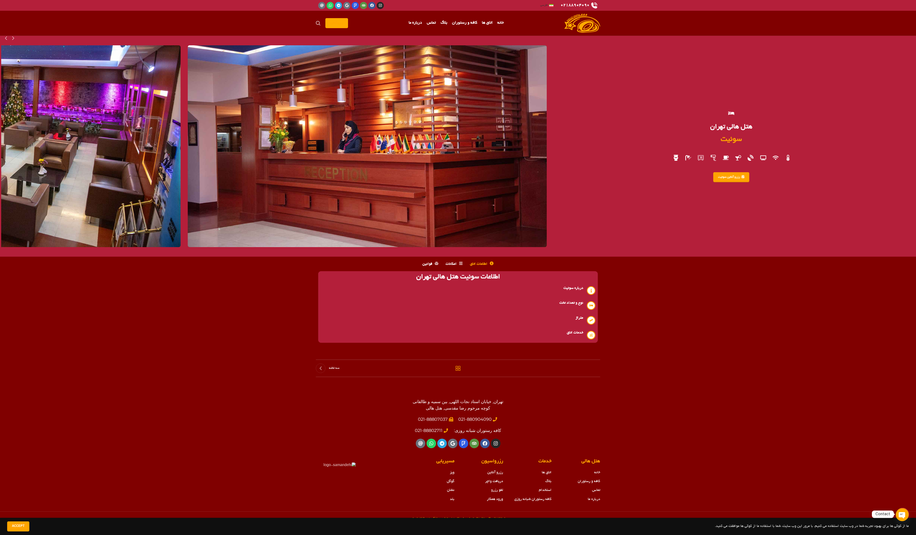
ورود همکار (495, 499)
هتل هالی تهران (731, 127)
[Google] (346, 5)
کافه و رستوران (589, 481)
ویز (452, 472)
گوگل (450, 481)
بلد (452, 499)
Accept (18, 526)
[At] (321, 5)
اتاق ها (547, 472)
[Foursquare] (355, 5)
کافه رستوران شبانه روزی (533, 499)
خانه (597, 472)
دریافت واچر (494, 481)
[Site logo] (582, 24)
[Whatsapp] (330, 5)
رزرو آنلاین (336, 23)
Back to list (458, 368)
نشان (450, 490)
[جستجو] (318, 23)
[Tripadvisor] (363, 5)
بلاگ (548, 481)
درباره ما (594, 499)
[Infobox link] (579, 5)
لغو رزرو (497, 490)
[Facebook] (371, 5)
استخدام (545, 490)
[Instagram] (380, 5)
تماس (596, 490)
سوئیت (731, 139)
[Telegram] (338, 5)
